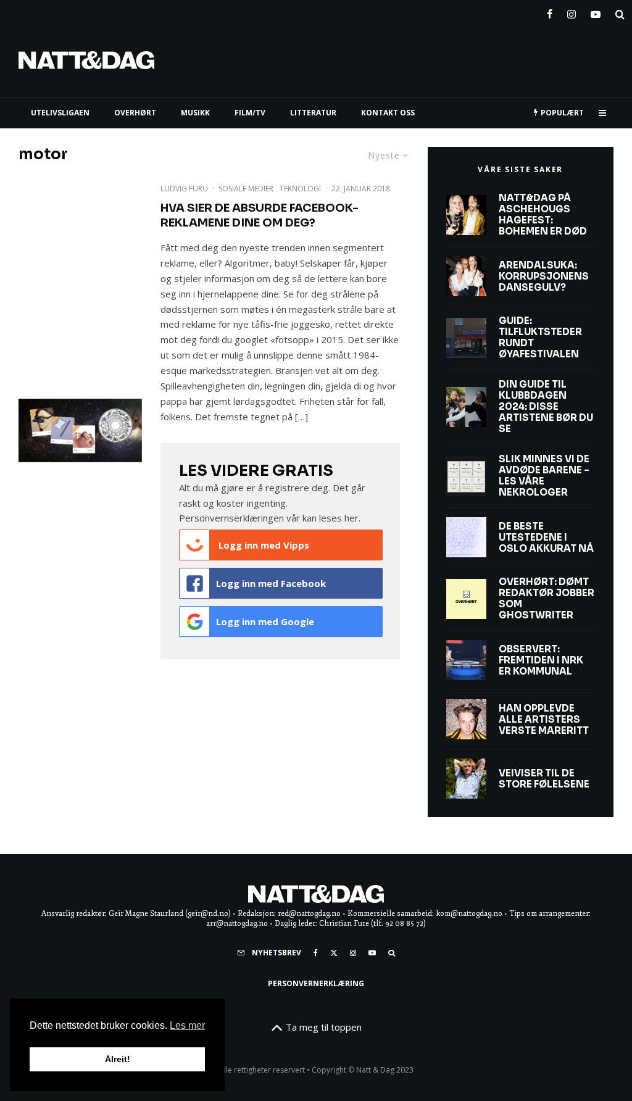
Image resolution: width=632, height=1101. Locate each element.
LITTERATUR (313, 112)
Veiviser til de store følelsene (544, 779)
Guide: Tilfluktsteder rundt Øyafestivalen (540, 337)
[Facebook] (549, 11)
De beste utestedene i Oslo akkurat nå (546, 537)
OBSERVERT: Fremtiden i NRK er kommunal (541, 660)
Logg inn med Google (265, 621)
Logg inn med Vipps (262, 545)
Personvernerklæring (316, 983)
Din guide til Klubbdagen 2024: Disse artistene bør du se (546, 406)
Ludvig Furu (184, 188)
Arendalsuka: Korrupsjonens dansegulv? (544, 276)
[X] (334, 953)
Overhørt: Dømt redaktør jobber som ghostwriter (546, 598)
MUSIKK (195, 112)
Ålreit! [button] (117, 1059)
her (351, 518)
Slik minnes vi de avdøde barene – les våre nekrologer (544, 476)
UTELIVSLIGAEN (60, 112)
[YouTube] (595, 11)
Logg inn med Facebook (271, 583)
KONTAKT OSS (388, 112)
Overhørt (135, 112)
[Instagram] (571, 11)
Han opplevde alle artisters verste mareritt (544, 719)
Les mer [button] (187, 1025)
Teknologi (300, 188)
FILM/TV (250, 112)
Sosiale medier (245, 188)
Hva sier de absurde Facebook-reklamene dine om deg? (259, 215)
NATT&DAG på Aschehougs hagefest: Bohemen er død (543, 215)
